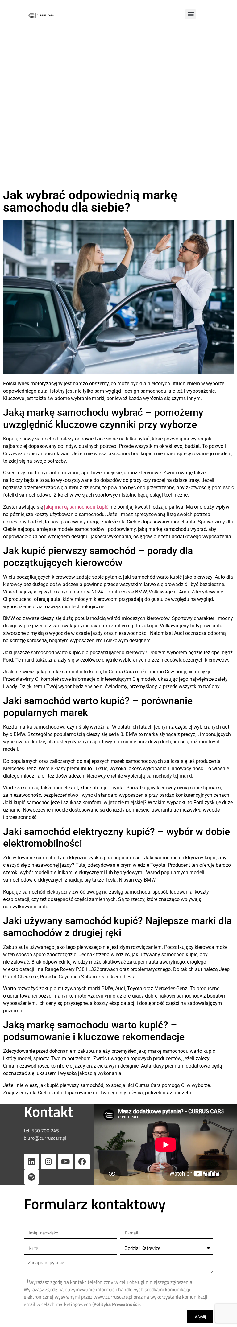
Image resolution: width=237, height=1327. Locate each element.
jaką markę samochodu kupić (76, 507)
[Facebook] (82, 1161)
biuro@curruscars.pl (45, 1138)
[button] (190, 14)
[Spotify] (31, 1177)
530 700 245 (44, 1130)
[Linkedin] (31, 1161)
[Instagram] (48, 1161)
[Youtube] (65, 1161)
